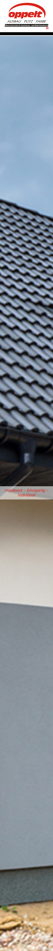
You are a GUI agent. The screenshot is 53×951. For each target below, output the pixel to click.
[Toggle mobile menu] (47, 28)
